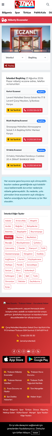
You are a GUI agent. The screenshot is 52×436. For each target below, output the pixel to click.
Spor (17, 12)
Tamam (35, 433)
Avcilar (8, 226)
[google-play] (38, 360)
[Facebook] (14, 351)
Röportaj (44, 409)
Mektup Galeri (9, 412)
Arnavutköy (21, 220)
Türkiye (27, 12)
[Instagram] (23, 351)
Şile (20, 276)
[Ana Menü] (3, 4)
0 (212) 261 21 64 (34, 139)
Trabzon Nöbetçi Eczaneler (13, 373)
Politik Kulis (40, 12)
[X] (19, 351)
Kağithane (9, 259)
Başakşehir (22, 231)
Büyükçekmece (23, 242)
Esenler (22, 248)
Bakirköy (9, 231)
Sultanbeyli (29, 270)
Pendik (20, 264)
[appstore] (13, 360)
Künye (5, 409)
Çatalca (37, 242)
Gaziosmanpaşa (12, 254)
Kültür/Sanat (22, 412)
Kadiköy (40, 254)
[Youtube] (28, 351)
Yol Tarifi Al (15, 110)
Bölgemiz (7, 12)
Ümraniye (9, 281)
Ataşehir (33, 220)
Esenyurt (33, 248)
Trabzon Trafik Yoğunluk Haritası (35, 381)
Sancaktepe (32, 264)
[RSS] (38, 351)
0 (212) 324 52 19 (34, 110)
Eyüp (7, 287)
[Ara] (47, 4)
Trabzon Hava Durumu (35, 373)
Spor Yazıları (42, 412)
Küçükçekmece (34, 259)
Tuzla (35, 276)
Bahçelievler (32, 226)
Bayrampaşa (36, 231)
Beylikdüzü (31, 237)
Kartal (21, 259)
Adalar (8, 220)
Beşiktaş (8, 237)
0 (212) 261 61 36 (34, 165)
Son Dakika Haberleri (10, 398)
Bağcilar (19, 226)
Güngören (28, 254)
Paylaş (11, 65)
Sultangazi (9, 276)
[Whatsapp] (33, 351)
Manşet (32, 412)
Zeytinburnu (35, 281)
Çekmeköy (9, 248)
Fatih (43, 248)
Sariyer (8, 270)
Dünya (36, 409)
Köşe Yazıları (26, 415)
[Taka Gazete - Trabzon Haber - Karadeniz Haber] (25, 4)
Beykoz (19, 237)
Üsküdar (21, 281)
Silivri (18, 270)
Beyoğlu (8, 242)
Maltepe (8, 264)
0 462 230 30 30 (28, 335)
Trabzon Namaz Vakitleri (13, 381)
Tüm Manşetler (36, 388)
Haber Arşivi (36, 396)
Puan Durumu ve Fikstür (13, 390)
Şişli (27, 276)
